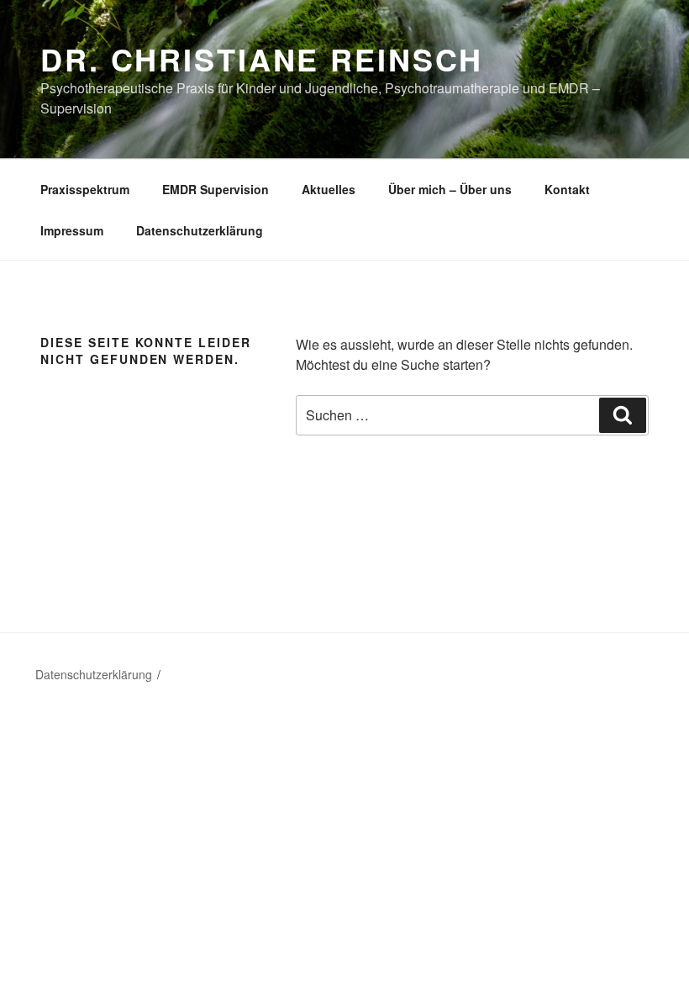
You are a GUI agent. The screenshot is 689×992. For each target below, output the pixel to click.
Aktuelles (328, 189)
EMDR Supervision (215, 189)
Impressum (71, 230)
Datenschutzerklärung (199, 230)
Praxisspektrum (84, 189)
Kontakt (567, 189)
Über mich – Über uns (450, 189)
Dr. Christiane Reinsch (261, 59)
